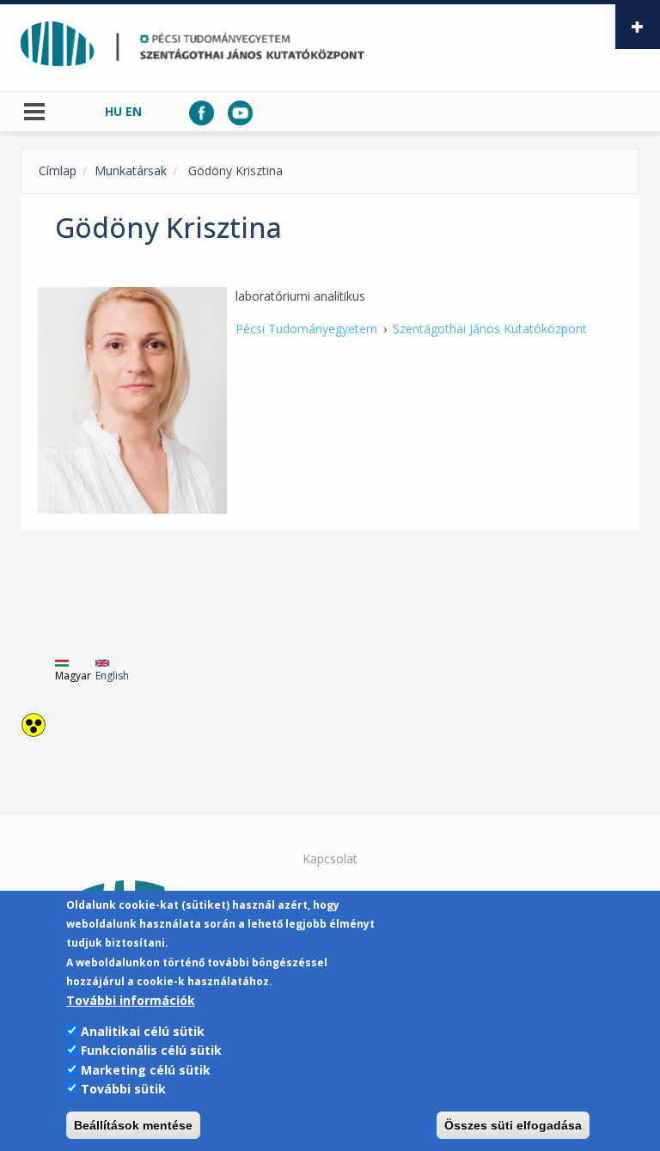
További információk (130, 1000)
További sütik (123, 1089)
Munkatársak (131, 170)
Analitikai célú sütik (143, 1031)
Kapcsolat (330, 858)
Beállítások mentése (133, 1125)
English (112, 675)
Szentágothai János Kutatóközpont (490, 328)
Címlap (57, 170)
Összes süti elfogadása (513, 1125)
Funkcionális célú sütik (151, 1050)
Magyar (73, 675)
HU (113, 111)
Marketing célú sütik (146, 1070)
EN (133, 111)
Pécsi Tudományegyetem (306, 328)
